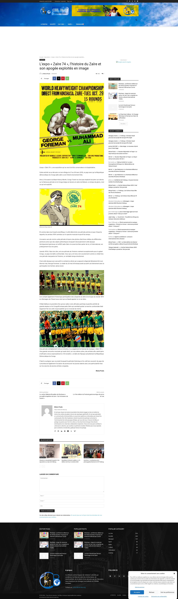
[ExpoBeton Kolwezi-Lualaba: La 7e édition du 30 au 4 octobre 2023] (72, 451)
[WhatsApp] (67, 78)
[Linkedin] (61, 430)
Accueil (41, 57)
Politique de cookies (143, 596)
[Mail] (64, 430)
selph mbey (111, 217)
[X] (132, 1)
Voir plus (123, 123)
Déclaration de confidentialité (159, 596)
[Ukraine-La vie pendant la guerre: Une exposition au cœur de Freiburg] (49, 451)
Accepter (137, 592)
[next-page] (43, 466)
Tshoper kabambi (113, 247)
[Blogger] (110, 576)
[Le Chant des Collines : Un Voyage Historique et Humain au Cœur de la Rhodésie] (112, 116)
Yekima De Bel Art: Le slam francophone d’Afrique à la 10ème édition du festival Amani (121, 164)
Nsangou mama (113, 136)
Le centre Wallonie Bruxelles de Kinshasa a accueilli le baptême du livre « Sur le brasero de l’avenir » (53, 396)
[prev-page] (40, 466)
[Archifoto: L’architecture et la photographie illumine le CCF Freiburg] (94, 451)
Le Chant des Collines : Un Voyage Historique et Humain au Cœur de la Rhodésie (128, 116)
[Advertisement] (89, 40)
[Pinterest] (63, 78)
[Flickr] (119, 576)
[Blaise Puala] (40, 74)
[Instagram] (130, 1)
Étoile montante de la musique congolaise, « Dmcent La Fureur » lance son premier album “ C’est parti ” (123, 224)
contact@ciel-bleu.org (78, 587)
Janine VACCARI (112, 146)
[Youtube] (137, 1)
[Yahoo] (75, 430)
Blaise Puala (46, 73)
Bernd (110, 157)
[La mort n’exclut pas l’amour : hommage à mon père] (112, 107)
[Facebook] (127, 1)
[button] (174, 573)
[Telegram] (68, 430)
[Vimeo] (135, 1)
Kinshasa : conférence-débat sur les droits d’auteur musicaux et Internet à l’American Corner (128, 85)
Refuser (151, 592)
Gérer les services (139, 587)
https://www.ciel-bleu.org (60, 409)
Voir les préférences (167, 592)
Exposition (47, 57)
